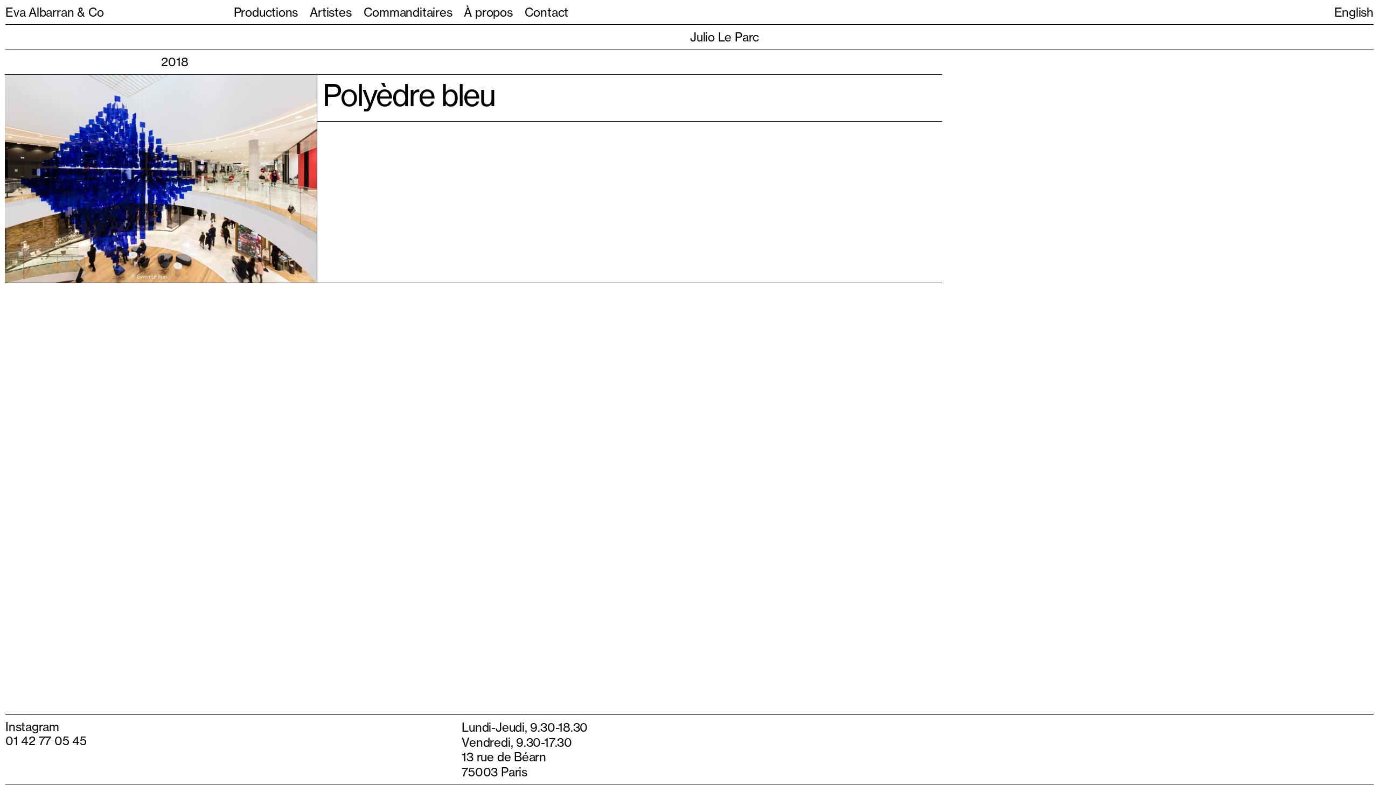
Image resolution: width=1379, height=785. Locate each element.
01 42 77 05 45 (46, 735)
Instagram (32, 721)
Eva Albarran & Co (54, 12)
